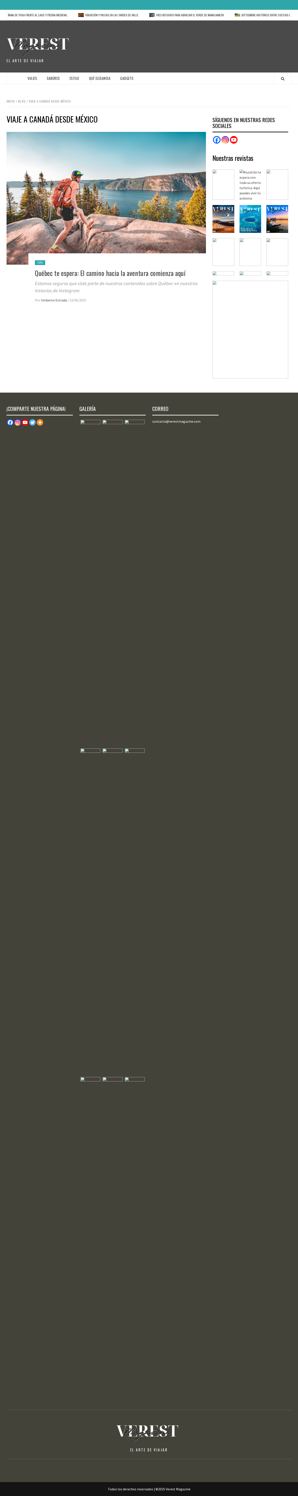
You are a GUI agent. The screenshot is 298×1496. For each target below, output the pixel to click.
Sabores (53, 78)
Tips (40, 262)
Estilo (74, 78)
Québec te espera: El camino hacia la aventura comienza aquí (110, 273)
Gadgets (127, 78)
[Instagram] (225, 140)
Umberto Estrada (54, 300)
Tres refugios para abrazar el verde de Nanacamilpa (170, 15)
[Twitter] (32, 422)
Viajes (32, 78)
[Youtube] (25, 422)
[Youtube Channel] (234, 140)
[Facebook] (217, 140)
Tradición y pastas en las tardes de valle (92, 15)
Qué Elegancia (100, 78)
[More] (40, 422)
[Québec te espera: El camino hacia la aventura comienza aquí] (106, 198)
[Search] (282, 78)
